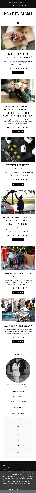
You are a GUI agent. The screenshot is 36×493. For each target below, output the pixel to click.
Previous (5, 348)
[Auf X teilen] (16, 68)
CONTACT (6, 469)
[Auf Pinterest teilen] (21, 68)
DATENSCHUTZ (8, 465)
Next (32, 348)
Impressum (7, 467)
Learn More (14, 489)
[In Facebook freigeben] (13, 68)
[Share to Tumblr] (18, 68)
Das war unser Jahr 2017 (18, 325)
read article (18, 73)
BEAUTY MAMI (18, 13)
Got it (25, 489)
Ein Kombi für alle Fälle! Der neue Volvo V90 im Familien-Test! (18, 220)
